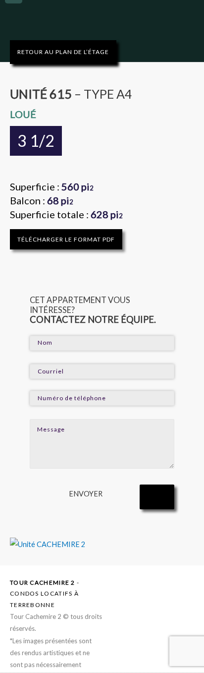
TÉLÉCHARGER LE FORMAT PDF (66, 239)
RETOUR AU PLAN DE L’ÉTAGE (63, 52)
